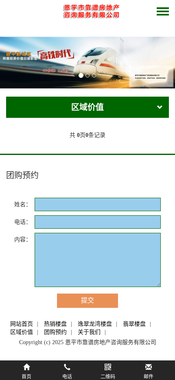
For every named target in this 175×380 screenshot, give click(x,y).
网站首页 (21, 324)
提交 (87, 300)
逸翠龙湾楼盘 (95, 324)
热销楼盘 (55, 324)
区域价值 (21, 332)
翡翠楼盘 (134, 324)
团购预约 (55, 332)
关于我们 (89, 332)
